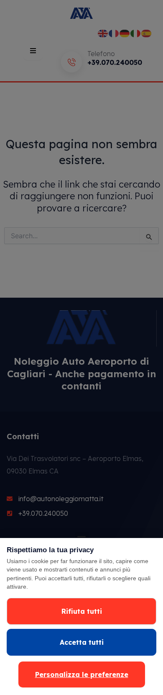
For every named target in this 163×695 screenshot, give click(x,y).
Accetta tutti (82, 642)
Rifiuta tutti (81, 611)
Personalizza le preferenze (81, 674)
